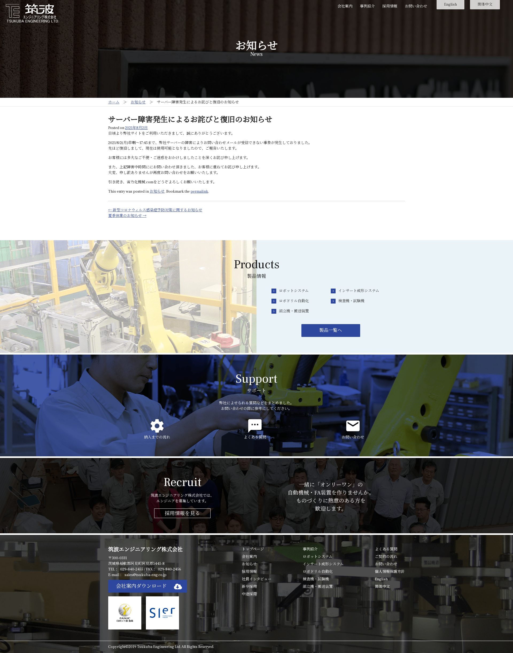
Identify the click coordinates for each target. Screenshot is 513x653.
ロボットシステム (294, 291)
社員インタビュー (256, 579)
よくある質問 (386, 549)
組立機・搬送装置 (294, 311)
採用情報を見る (182, 513)
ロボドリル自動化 (294, 301)
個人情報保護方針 (390, 571)
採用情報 (389, 6)
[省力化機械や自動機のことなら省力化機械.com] (32, 13)
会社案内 (344, 6)
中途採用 (249, 594)
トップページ (253, 549)
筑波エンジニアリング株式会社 (145, 549)
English (450, 4)
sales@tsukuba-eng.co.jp (145, 575)
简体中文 (484, 4)
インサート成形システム (358, 291)
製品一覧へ (330, 330)
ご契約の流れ (386, 556)
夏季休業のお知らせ (127, 215)
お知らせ (157, 191)
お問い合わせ (416, 6)
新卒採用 (249, 586)
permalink (199, 191)
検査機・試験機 (351, 301)
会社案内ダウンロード (141, 586)
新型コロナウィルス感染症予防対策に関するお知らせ (155, 210)
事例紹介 (367, 6)
